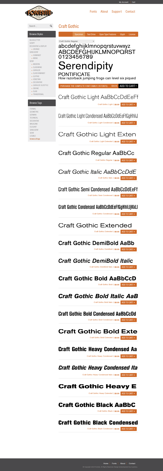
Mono (35, 58)
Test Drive (91, 34)
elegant (33, 127)
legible (33, 136)
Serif (32, 61)
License (132, 34)
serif (32, 133)
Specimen (79, 34)
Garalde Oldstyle (40, 85)
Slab (35, 91)
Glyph (122, 34)
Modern (36, 64)
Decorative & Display (38, 46)
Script (32, 43)
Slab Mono (37, 67)
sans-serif (34, 130)
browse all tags (35, 139)
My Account (123, 2)
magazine (34, 124)
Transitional (38, 94)
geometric (34, 112)
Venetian (36, 79)
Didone (36, 88)
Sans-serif (34, 52)
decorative (34, 121)
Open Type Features (107, 34)
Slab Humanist (39, 73)
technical (34, 118)
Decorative (37, 82)
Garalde (36, 70)
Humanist (37, 55)
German (33, 115)
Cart (133, 2)
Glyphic (36, 76)
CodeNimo (134, 467)
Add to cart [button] (127, 86)
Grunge (36, 49)
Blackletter (35, 40)
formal (33, 109)
